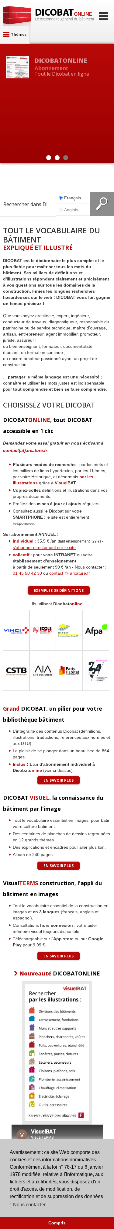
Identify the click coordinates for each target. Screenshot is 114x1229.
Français (72, 197)
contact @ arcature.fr (69, 573)
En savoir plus (58, 780)
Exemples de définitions (59, 590)
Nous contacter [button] (29, 1204)
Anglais (71, 209)
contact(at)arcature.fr (25, 450)
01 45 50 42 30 (27, 573)
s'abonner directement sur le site (44, 547)
